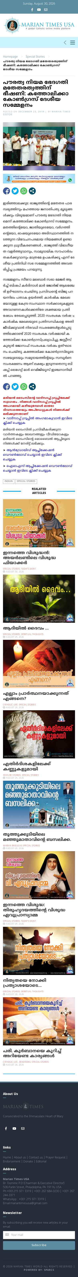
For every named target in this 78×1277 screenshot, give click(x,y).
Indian (9, 481)
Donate (28, 1161)
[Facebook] (32, 10)
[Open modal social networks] (32, 190)
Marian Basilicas (12, 846)
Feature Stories (12, 775)
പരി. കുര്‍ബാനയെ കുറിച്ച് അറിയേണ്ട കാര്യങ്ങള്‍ (32, 1054)
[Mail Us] (46, 10)
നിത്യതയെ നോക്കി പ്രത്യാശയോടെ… (24, 983)
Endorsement (11, 1161)
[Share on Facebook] (6, 190)
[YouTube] (39, 10)
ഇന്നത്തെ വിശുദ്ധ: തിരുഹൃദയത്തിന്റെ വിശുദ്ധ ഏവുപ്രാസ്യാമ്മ (34, 910)
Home (7, 1157)
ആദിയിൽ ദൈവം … (26, 628)
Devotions (25, 1062)
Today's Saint (28, 569)
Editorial (41, 1161)
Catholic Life (10, 705)
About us (20, 1157)
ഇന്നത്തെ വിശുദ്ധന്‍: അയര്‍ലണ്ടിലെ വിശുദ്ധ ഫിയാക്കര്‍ (29, 558)
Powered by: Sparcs (39, 1270)
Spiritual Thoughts (32, 634)
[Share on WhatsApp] (23, 190)
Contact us (36, 1157)
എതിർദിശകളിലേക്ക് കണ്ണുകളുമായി (27, 767)
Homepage (10, 57)
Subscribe (39, 1245)
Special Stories (35, 57)
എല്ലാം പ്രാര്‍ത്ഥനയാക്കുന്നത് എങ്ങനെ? (36, 696)
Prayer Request (55, 1157)
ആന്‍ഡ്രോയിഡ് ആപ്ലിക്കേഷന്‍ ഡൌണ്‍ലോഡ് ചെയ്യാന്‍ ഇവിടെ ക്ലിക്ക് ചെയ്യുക (32, 455)
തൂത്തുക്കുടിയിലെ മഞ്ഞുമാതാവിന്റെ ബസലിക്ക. (37, 837)
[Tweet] (15, 190)
